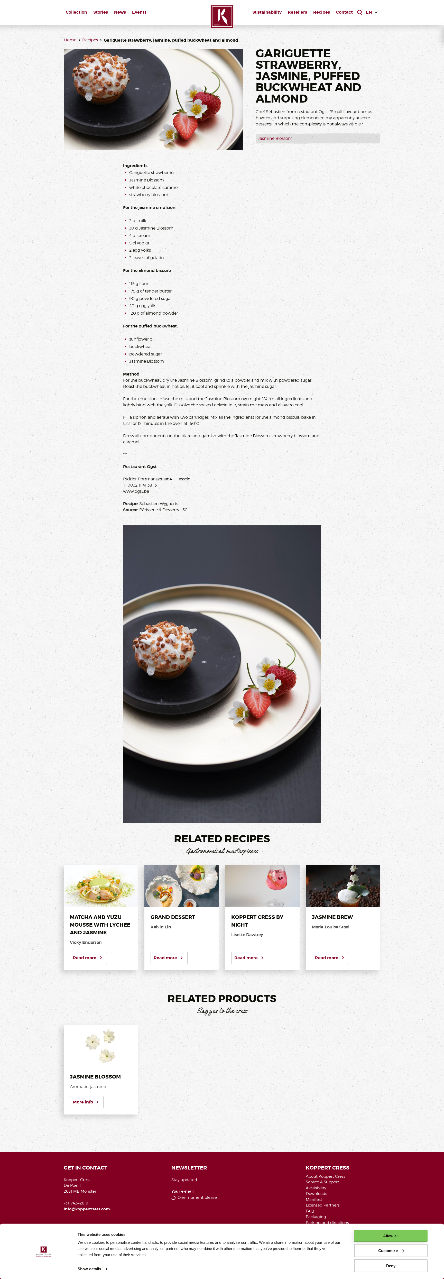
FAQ (310, 1211)
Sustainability (267, 12)
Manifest (314, 1199)
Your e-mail (182, 1191)
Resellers (297, 12)
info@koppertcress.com (87, 1209)
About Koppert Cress (325, 1176)
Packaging (316, 1216)
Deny (390, 1265)
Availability (316, 1188)
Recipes (321, 12)
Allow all (391, 1236)
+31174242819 (76, 1203)
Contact (344, 12)
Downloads (316, 1193)
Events (139, 12)
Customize (388, 1250)
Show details (89, 1269)
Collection (76, 12)
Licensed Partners (323, 1205)
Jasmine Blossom (275, 138)
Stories (100, 12)
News (120, 12)
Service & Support (322, 1182)
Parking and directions (327, 1222)
